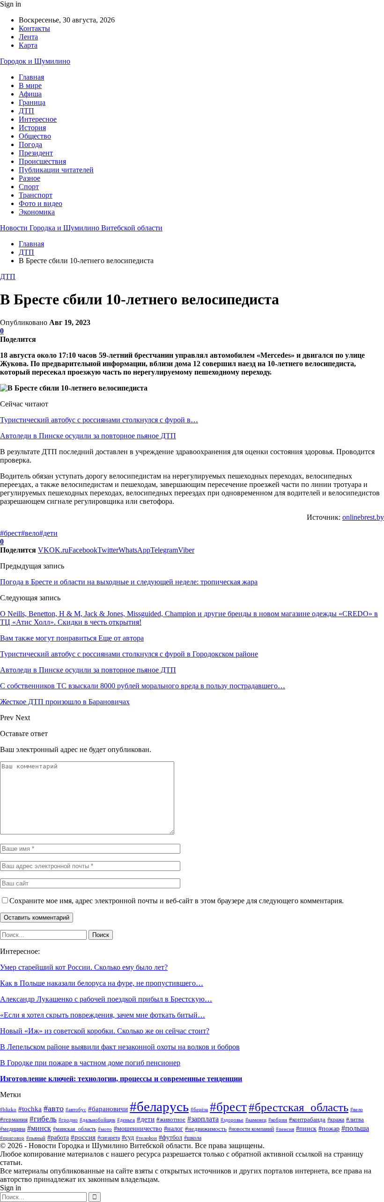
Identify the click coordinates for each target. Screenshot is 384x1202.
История (32, 128)
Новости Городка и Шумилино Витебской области (81, 228)
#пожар (329, 1128)
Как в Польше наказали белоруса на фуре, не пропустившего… (101, 983)
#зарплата (203, 1118)
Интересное (38, 119)
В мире (30, 85)
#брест (10, 533)
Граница (32, 102)
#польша (355, 1128)
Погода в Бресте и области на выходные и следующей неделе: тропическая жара (129, 582)
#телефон (146, 1138)
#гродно (68, 1119)
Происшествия (42, 161)
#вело (30, 533)
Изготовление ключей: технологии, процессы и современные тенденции (121, 1079)
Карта (28, 45)
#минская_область (74, 1129)
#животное (170, 1119)
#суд (128, 1137)
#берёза (199, 1109)
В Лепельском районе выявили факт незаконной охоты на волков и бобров (120, 1047)
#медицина (12, 1129)
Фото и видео (40, 203)
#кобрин (277, 1119)
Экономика (37, 212)
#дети (48, 533)
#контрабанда (307, 1119)
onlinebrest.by (363, 517)
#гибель (43, 1118)
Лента (28, 37)
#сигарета (108, 1138)
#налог (173, 1128)
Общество (35, 136)
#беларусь (159, 1106)
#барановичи (108, 1109)
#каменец (255, 1119)
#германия (14, 1119)
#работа (58, 1137)
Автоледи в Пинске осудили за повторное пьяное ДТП (88, 436)
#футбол (170, 1137)
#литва (355, 1119)
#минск (39, 1128)
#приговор (12, 1138)
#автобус (76, 1109)
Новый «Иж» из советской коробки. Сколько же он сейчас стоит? (104, 1031)
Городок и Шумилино (35, 61)
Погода (30, 144)
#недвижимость (206, 1128)
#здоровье (232, 1119)
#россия (83, 1137)
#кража (335, 1119)
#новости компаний (251, 1129)
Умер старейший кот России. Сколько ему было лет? (84, 967)
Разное (29, 178)
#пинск (306, 1128)
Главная (31, 77)
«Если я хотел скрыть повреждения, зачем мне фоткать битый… (102, 1015)
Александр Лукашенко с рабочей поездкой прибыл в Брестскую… (106, 999)
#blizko (8, 1109)
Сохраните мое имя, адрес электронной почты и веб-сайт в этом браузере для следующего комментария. (176, 901)
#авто (54, 1108)
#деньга (126, 1119)
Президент (36, 153)
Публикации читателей (56, 170)
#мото (105, 1129)
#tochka (30, 1109)
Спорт (29, 187)
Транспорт (35, 195)
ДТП (26, 111)
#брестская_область (298, 1107)
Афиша (30, 94)
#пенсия (285, 1129)
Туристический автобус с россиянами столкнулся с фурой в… (99, 420)
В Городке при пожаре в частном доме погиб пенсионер (90, 1063)
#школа (192, 1138)
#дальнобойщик (97, 1119)
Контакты (34, 28)
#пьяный (35, 1138)
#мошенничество (138, 1128)
